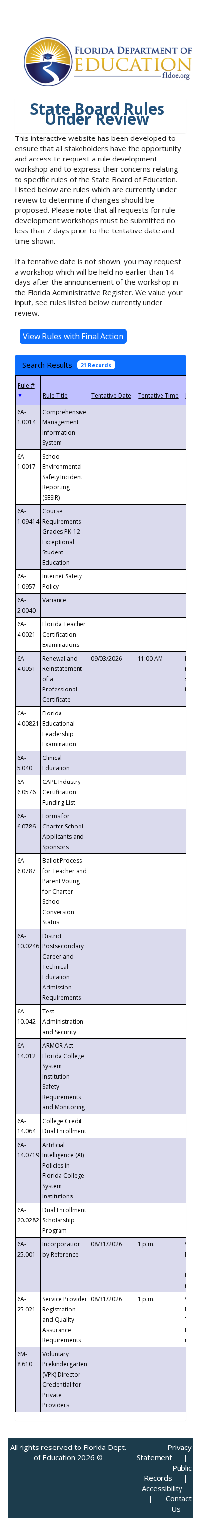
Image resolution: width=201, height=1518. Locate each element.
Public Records (168, 1473)
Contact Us (179, 1504)
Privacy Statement (164, 1452)
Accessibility (162, 1488)
